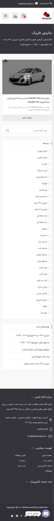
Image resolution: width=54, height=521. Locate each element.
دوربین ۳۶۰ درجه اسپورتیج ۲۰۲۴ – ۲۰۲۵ (32, 335)
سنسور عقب (42, 248)
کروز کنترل (43, 267)
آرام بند (44, 164)
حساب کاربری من (45, 465)
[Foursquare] (21, 516)
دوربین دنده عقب (40, 209)
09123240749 (44, 3)
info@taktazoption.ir (26, 3)
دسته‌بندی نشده (41, 196)
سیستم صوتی (41, 254)
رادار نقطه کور (42, 215)
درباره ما (22, 460)
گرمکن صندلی (41, 293)
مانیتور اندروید (41, 299)
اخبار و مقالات (20, 455)
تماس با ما (47, 460)
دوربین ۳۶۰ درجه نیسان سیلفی (36, 363)
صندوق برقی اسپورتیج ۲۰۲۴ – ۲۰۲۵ (34, 342)
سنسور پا (43, 235)
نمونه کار (44, 312)
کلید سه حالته (42, 280)
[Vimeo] (30, 516)
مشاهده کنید (27, 117)
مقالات (44, 306)
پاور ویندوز (43, 189)
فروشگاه (49, 471)
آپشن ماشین (42, 157)
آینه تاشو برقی (41, 177)
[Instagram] (34, 516)
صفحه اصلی (47, 455)
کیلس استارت (42, 287)
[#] (12, 516)
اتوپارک (44, 183)
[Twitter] (38, 516)
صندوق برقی (42, 261)
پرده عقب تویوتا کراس (40, 356)
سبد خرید (22, 465)
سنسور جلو (43, 241)
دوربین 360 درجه (40, 202)
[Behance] (26, 516)
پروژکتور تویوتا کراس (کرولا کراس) (35, 349)
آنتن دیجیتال (42, 170)
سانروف (44, 228)
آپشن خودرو (42, 151)
